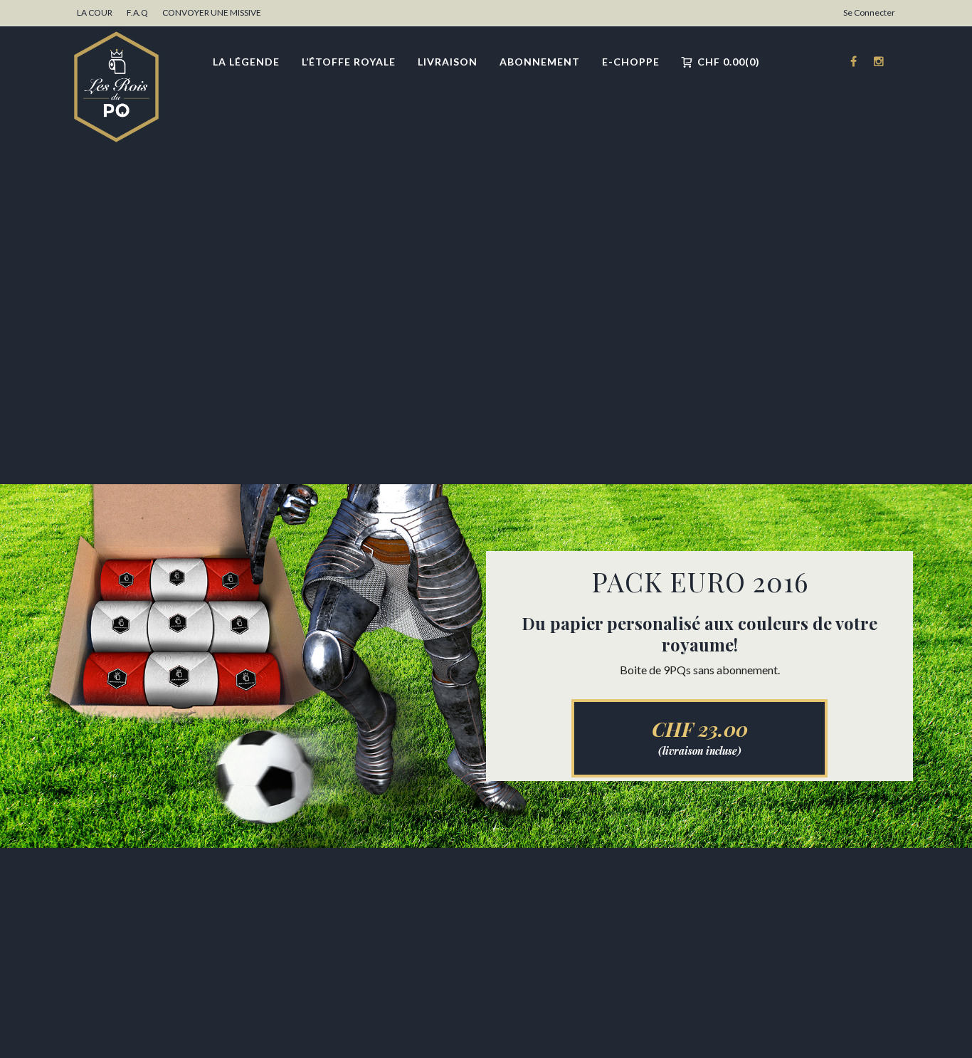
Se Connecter (869, 12)
